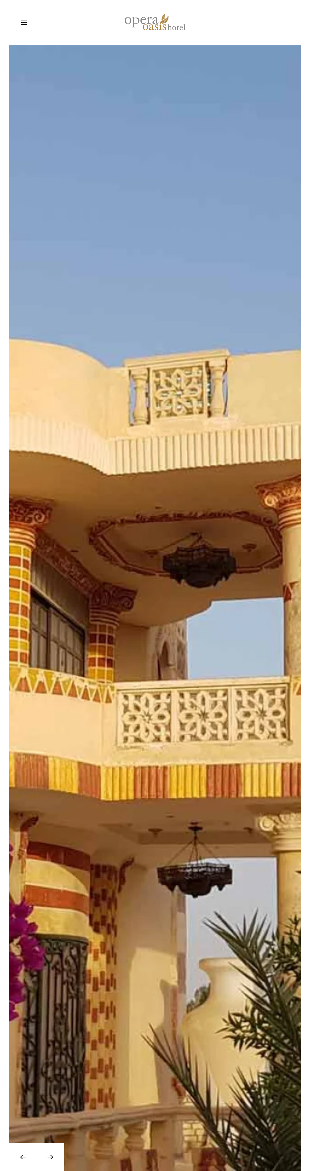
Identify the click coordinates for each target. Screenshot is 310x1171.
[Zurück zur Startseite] (155, 22)
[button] (24, 22)
